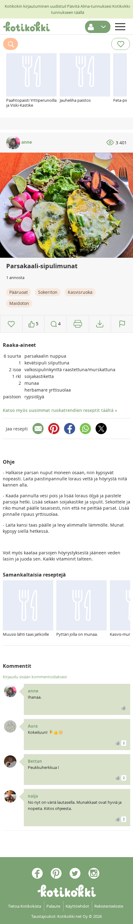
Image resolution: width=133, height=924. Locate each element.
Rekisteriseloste (108, 906)
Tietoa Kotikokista (24, 906)
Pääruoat (18, 292)
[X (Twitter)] (101, 428)
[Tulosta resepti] (78, 323)
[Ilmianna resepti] (122, 323)
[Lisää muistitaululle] (11, 323)
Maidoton (19, 303)
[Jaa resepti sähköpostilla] (38, 428)
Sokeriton (48, 292)
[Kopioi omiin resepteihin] (99, 323)
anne (26, 142)
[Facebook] (69, 428)
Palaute (53, 906)
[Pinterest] (53, 428)
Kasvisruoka (80, 292)
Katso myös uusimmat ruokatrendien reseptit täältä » (60, 410)
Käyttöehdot (77, 906)
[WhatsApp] (85, 428)
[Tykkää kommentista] (123, 708)
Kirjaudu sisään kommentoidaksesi (35, 677)
